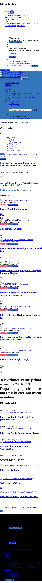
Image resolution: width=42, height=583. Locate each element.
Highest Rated (14, 150)
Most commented (15, 142)
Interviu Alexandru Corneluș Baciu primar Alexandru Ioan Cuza (20, 338)
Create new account (23, 63)
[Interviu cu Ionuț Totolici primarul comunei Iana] (16, 240)
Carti (6, 21)
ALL (2, 154)
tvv (1, 170)
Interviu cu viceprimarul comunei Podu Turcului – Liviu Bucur (19, 294)
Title (11, 148)
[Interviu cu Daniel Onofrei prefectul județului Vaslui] (17, 413)
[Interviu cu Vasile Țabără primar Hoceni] (16, 428)
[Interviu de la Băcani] (16, 465)
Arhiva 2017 (9, 13)
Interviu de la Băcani (10, 470)
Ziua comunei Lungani (11, 229)
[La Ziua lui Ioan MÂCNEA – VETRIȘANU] (15, 442)
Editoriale (8, 87)
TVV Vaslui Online (12, 83)
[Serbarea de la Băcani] (16, 479)
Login (11, 63)
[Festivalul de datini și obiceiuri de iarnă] (16, 492)
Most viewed (14, 144)
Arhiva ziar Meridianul (13, 102)
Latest (11, 140)
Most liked (13, 146)
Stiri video (8, 85)
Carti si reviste (10, 91)
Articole (8, 89)
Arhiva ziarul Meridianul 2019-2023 (18, 15)
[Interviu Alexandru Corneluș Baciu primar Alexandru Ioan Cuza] (16, 328)
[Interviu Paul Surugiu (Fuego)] (16, 351)
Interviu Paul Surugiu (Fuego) (14, 359)
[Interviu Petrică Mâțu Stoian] (16, 200)
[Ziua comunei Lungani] (16, 220)
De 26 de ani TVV (12, 19)
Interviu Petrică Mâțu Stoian (14, 209)
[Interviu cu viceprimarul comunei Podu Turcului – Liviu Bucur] (15, 284)
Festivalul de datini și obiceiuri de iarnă (19, 496)
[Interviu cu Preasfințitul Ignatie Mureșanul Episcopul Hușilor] (16, 262)
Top (1, 511)
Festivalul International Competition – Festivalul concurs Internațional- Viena (22, 25)
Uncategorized (13, 205)
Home (2, 122)
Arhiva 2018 (9, 11)
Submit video (5, 70)
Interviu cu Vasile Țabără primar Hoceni (19, 433)
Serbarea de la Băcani (10, 483)
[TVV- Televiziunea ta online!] (11, 74)
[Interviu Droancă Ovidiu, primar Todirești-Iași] (15, 306)
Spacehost (32, 507)
